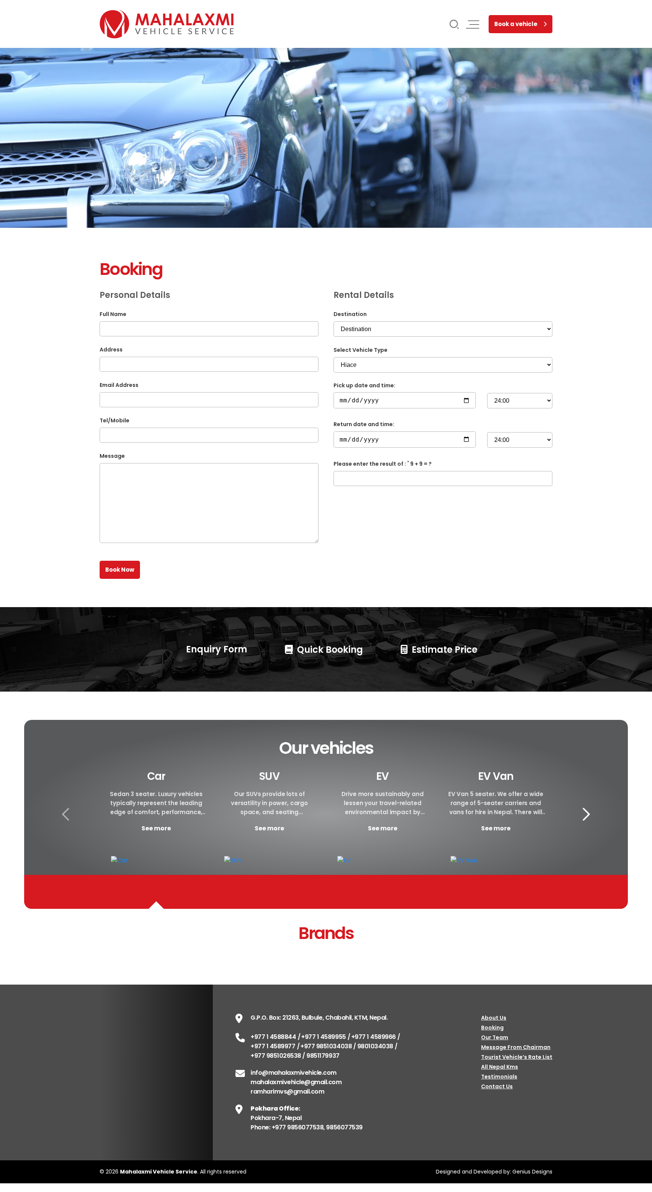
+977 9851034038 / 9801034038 (346, 1046)
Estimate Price (443, 649)
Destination (350, 314)
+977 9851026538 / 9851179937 (295, 1055)
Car (156, 776)
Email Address (119, 385)
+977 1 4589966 (373, 1036)
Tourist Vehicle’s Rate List (516, 1057)
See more (156, 828)
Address (111, 349)
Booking (492, 1027)
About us (493, 1018)
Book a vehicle (515, 24)
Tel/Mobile (114, 420)
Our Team (494, 1037)
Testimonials (499, 1076)
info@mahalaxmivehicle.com (294, 1072)
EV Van (496, 776)
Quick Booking (329, 649)
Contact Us (497, 1086)
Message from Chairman (516, 1047)
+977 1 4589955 (323, 1036)
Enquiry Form (215, 649)
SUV (269, 776)
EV (382, 776)
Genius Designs (532, 1171)
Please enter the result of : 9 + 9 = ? (383, 464)
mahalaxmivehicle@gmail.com (296, 1082)
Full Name (113, 314)
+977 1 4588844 (273, 1036)
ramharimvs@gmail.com (287, 1091)
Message (112, 456)
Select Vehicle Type (361, 350)
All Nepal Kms (499, 1067)
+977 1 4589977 (273, 1046)
